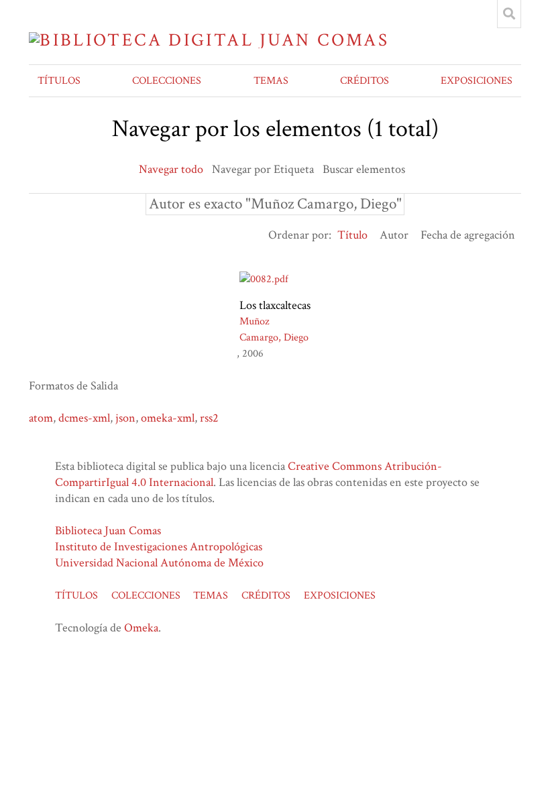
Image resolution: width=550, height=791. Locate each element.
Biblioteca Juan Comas (108, 530)
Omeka (141, 627)
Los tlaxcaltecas (275, 305)
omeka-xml (168, 418)
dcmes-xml (84, 418)
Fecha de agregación (468, 235)
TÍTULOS (59, 81)
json (125, 418)
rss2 (209, 418)
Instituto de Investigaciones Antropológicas (158, 546)
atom (41, 418)
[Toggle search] (509, 14)
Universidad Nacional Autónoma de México (159, 562)
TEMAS (271, 81)
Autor (394, 235)
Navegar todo (171, 169)
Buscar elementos (364, 169)
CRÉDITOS (364, 81)
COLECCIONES (166, 81)
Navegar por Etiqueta (263, 169)
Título (352, 235)
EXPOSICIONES (476, 81)
